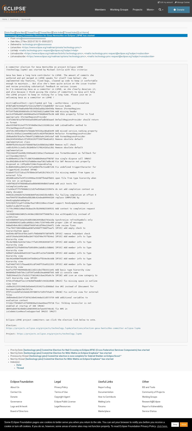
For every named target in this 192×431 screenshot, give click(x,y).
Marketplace (104, 411)
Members (100, 9)
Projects (137, 9)
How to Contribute (107, 397)
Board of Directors (19, 411)
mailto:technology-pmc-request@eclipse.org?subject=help (48, 50)
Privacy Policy (61, 387)
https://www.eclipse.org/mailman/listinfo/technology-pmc (53, 53)
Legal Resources (62, 406)
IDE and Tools (148, 387)
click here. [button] (162, 426)
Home (4, 19)
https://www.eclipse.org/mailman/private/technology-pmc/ (52, 47)
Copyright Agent (62, 397)
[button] (161, 9)
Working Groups (119, 9)
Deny (175, 425)
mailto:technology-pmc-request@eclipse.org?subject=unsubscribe (120, 56)
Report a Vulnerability (152, 406)
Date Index (58, 32)
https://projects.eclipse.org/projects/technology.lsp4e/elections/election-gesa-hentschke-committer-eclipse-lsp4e (73, 328)
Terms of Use (61, 392)
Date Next (20, 32)
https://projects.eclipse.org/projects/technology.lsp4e (49, 334)
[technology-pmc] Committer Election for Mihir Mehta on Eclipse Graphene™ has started (68, 353)
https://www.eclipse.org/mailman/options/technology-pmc (56, 56)
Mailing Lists (104, 401)
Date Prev (10, 32)
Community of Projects (153, 392)
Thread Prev (32, 32)
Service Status (149, 411)
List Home (83, 32)
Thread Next (46, 32)
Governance (16, 401)
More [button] (150, 9)
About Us (14, 387)
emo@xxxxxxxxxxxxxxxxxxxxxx (31, 38)
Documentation (105, 392)
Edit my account (166, 2)
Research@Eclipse (151, 401)
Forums (102, 406)
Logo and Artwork (18, 406)
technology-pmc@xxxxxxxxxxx (37, 44)
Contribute (14, 19)
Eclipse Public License (65, 401)
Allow (184, 425)
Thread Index (70, 32)
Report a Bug (104, 387)
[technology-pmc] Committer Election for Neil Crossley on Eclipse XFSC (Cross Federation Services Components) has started (87, 350)
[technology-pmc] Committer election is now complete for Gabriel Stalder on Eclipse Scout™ (75, 356)
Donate (180, 9)
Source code (25, 19)
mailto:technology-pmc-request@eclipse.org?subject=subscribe (116, 53)
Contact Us (15, 392)
